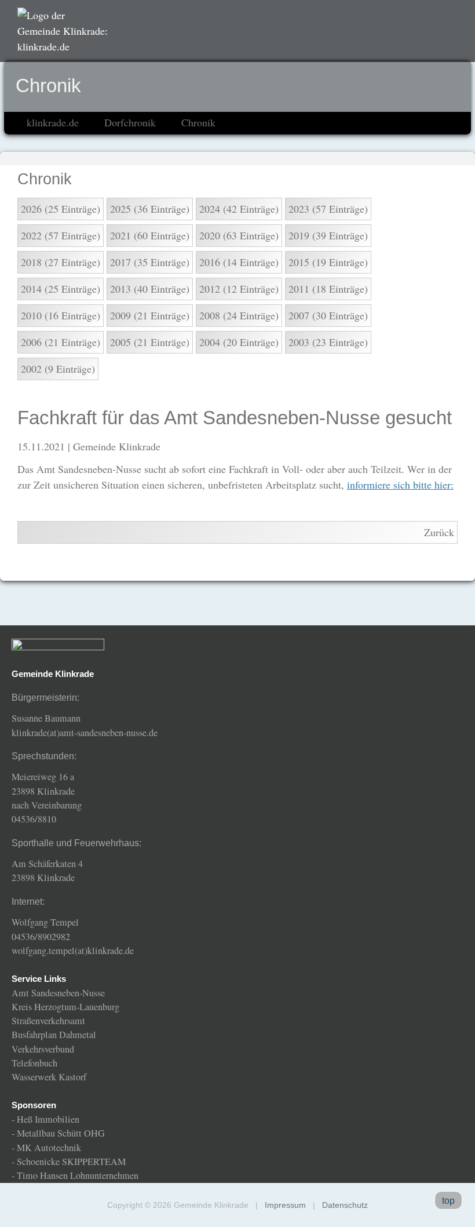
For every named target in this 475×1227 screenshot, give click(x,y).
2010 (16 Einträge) (60, 315)
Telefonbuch (34, 1063)
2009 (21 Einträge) (149, 315)
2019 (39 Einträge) (328, 235)
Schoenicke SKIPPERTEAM (71, 1161)
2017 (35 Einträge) (149, 262)
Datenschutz (345, 1205)
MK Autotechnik (49, 1147)
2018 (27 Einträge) (60, 262)
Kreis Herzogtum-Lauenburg (65, 1006)
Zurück (439, 532)
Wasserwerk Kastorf (49, 1077)
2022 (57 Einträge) (60, 235)
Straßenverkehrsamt (48, 1020)
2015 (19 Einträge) (328, 262)
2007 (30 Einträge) (328, 315)
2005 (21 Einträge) (149, 342)
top (448, 1200)
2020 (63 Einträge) (239, 235)
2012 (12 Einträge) (239, 289)
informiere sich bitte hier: (400, 484)
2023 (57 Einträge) (328, 209)
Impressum (285, 1205)
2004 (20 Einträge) (239, 342)
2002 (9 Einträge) (58, 369)
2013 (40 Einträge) (149, 289)
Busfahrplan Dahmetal (54, 1034)
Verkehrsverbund (43, 1049)
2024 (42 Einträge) (239, 209)
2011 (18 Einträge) (328, 289)
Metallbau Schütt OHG (61, 1133)
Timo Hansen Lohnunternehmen (77, 1175)
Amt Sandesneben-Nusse (58, 992)
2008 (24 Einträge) (239, 315)
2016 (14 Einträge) (239, 262)
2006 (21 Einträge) (60, 342)
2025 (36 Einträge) (149, 209)
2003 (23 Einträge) (328, 342)
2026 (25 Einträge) (60, 209)
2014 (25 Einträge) (60, 289)
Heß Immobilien (48, 1119)
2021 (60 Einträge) (149, 235)
